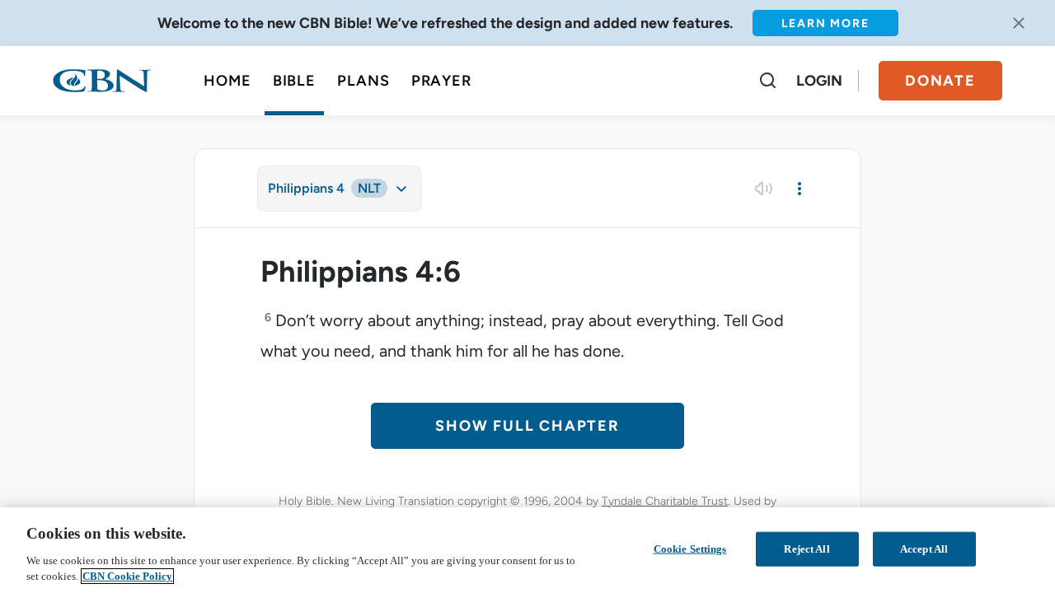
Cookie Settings (690, 549)
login (819, 81)
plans (363, 81)
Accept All (924, 549)
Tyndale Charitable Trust (665, 501)
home (227, 81)
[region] (527, 550)
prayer (441, 81)
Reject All (806, 549)
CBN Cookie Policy (127, 576)
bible (294, 81)
